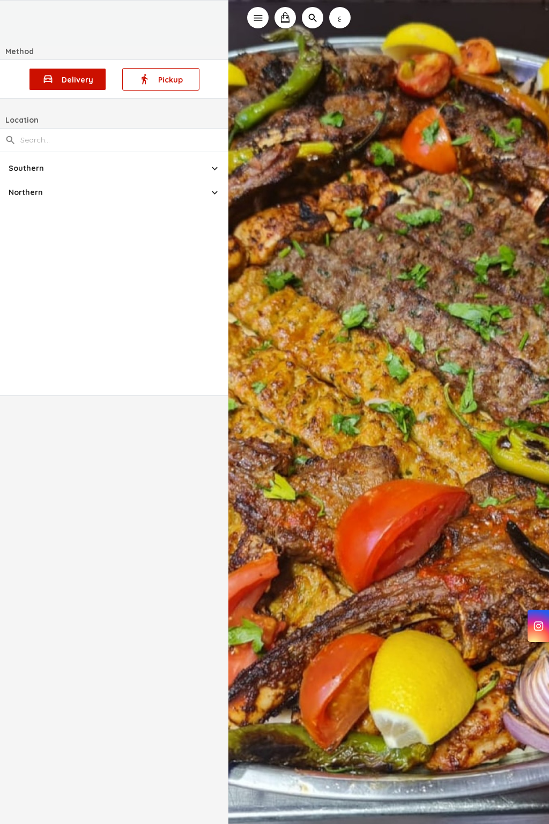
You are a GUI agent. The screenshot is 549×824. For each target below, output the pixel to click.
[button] (114, 168)
